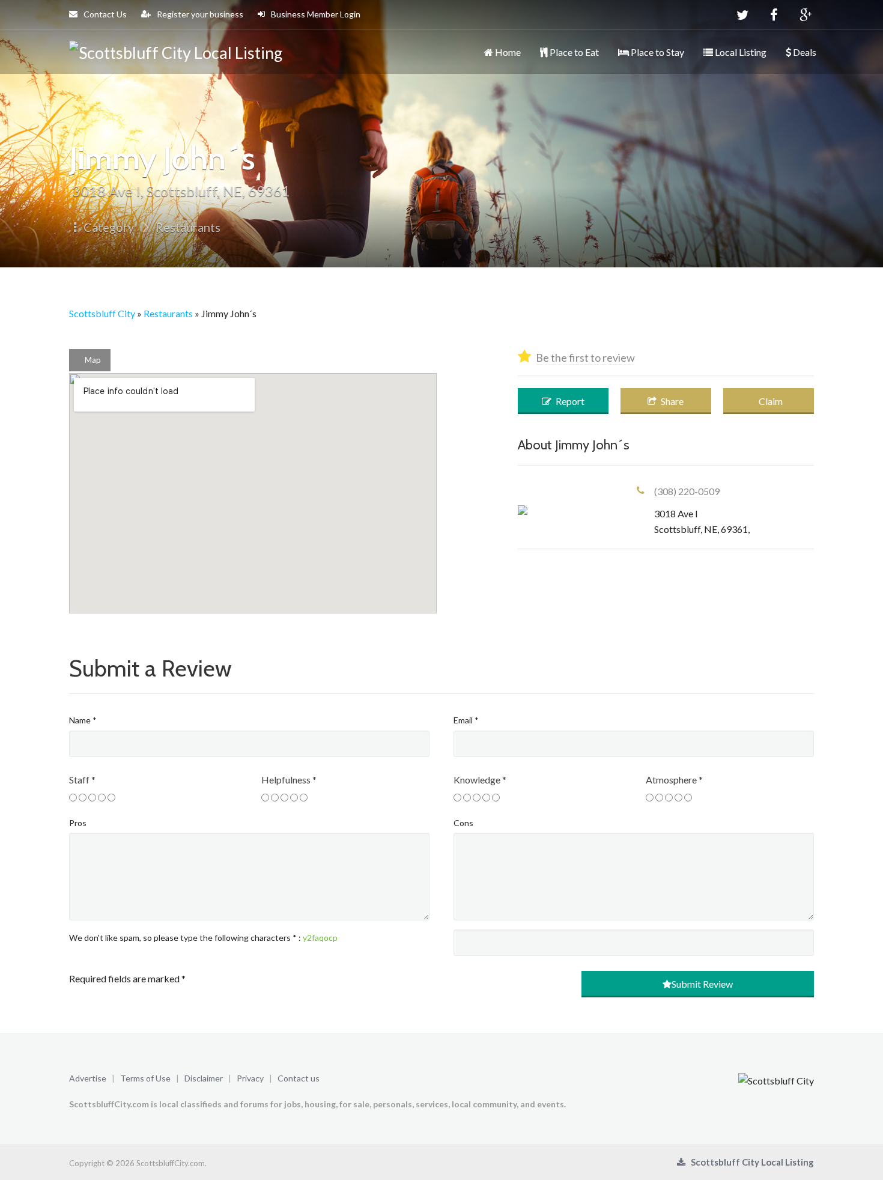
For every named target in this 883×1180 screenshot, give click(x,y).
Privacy (250, 1078)
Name (83, 720)
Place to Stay (656, 52)
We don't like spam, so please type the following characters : (203, 937)
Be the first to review (585, 357)
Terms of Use (145, 1078)
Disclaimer (203, 1078)
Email (466, 720)
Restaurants (188, 227)
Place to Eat (573, 52)
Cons (463, 823)
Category (107, 227)
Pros (77, 823)
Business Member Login (314, 14)
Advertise (87, 1078)
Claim (770, 401)
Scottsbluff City (102, 313)
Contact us (299, 1078)
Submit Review (702, 984)
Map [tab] (93, 360)
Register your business (199, 14)
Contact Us (104, 14)
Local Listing (739, 52)
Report (569, 401)
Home (507, 52)
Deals (803, 52)
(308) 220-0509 (687, 491)
